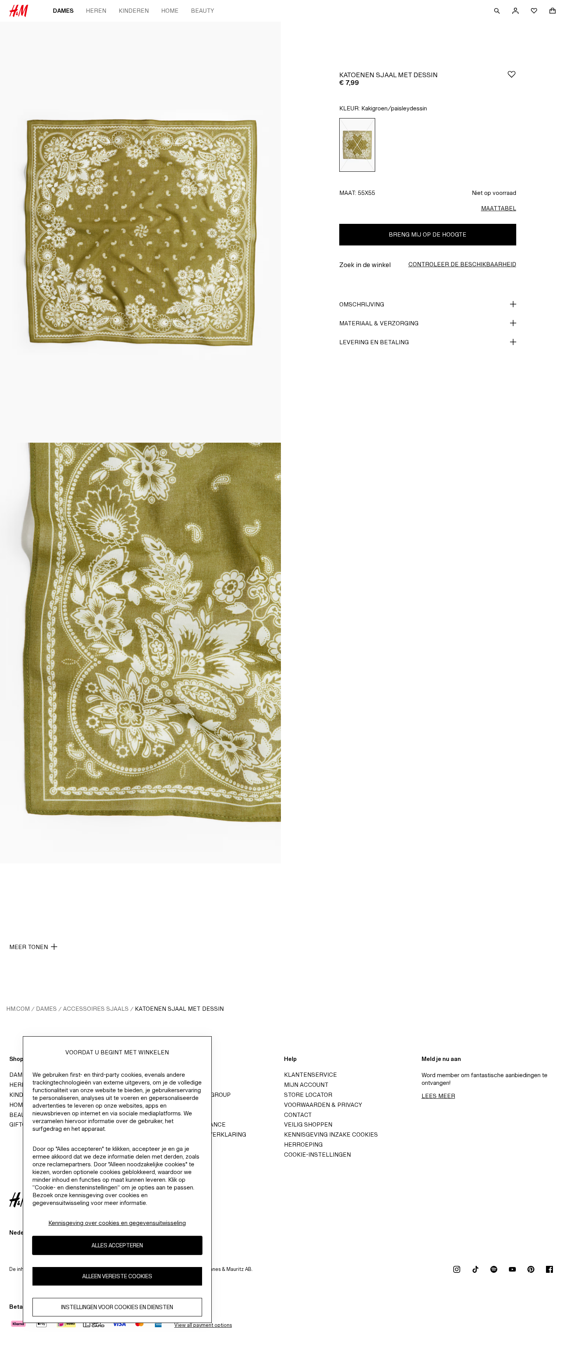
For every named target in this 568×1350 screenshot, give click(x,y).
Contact (298, 1114)
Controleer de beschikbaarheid (462, 264)
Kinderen (134, 10)
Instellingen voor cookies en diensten (117, 1307)
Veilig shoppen (308, 1124)
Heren (96, 10)
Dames (63, 10)
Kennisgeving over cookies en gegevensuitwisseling (117, 1223)
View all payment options (203, 1325)
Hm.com (18, 1008)
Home (170, 10)
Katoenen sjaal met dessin (179, 1008)
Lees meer (438, 1096)
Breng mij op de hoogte (427, 234)
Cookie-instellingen (317, 1154)
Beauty (202, 10)
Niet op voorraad (494, 192)
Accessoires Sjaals (96, 1008)
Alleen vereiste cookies (117, 1276)
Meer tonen (28, 947)
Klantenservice (310, 1074)
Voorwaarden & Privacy (323, 1104)
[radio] (357, 145)
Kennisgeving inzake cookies (331, 1134)
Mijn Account (306, 1084)
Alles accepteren (117, 1245)
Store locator (308, 1094)
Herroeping (303, 1144)
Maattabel (498, 208)
